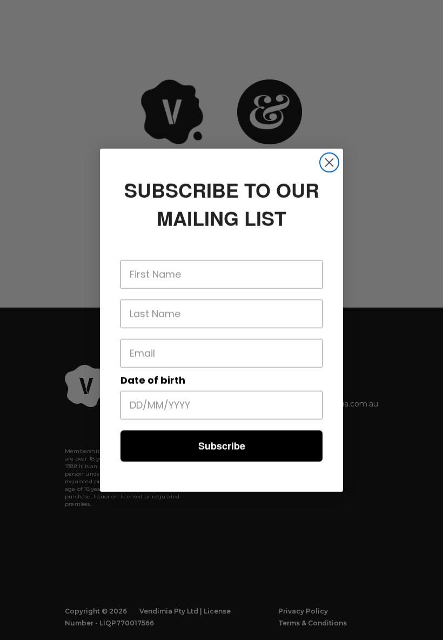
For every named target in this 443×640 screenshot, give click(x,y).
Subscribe (221, 446)
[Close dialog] (329, 162)
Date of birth (152, 380)
